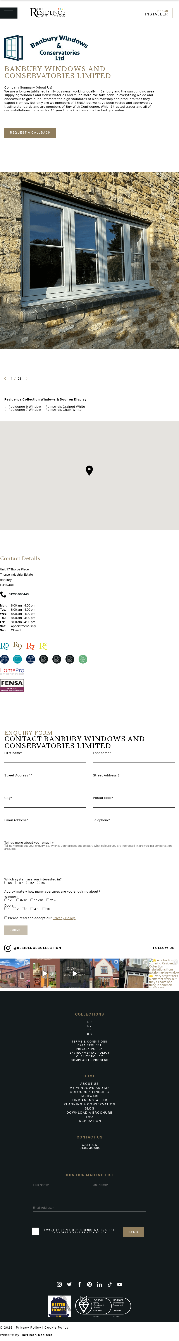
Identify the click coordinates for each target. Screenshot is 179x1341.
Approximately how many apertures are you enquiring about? (52, 891)
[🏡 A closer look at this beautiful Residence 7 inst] (15, 973)
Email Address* (16, 820)
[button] (5, 379)
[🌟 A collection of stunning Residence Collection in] (164, 973)
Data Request (89, 1045)
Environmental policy (90, 1052)
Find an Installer (89, 1100)
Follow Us (164, 948)
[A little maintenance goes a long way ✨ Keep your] (75, 973)
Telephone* (101, 820)
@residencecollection (37, 948)
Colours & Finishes (89, 1092)
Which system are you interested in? (33, 879)
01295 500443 (19, 594)
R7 (89, 1026)
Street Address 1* (18, 775)
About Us (89, 1083)
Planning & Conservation (89, 1104)
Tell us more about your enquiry (29, 842)
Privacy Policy (89, 1049)
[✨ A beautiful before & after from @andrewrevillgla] (104, 973)
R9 (89, 1022)
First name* (13, 753)
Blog (90, 1108)
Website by (26, 1335)
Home (89, 1076)
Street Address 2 (106, 775)
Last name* (102, 753)
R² (90, 1030)
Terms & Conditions (89, 1041)
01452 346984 (90, 1148)
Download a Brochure (89, 1112)
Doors (9, 905)
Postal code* (103, 798)
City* (8, 798)
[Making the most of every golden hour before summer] (45, 973)
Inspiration (89, 1121)
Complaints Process (89, 1060)
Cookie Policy (57, 1327)
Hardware (89, 1096)
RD (89, 1034)
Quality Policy (89, 1056)
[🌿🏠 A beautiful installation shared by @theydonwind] (134, 973)
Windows (11, 896)
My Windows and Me (90, 1088)
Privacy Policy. (64, 918)
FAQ (89, 1116)
